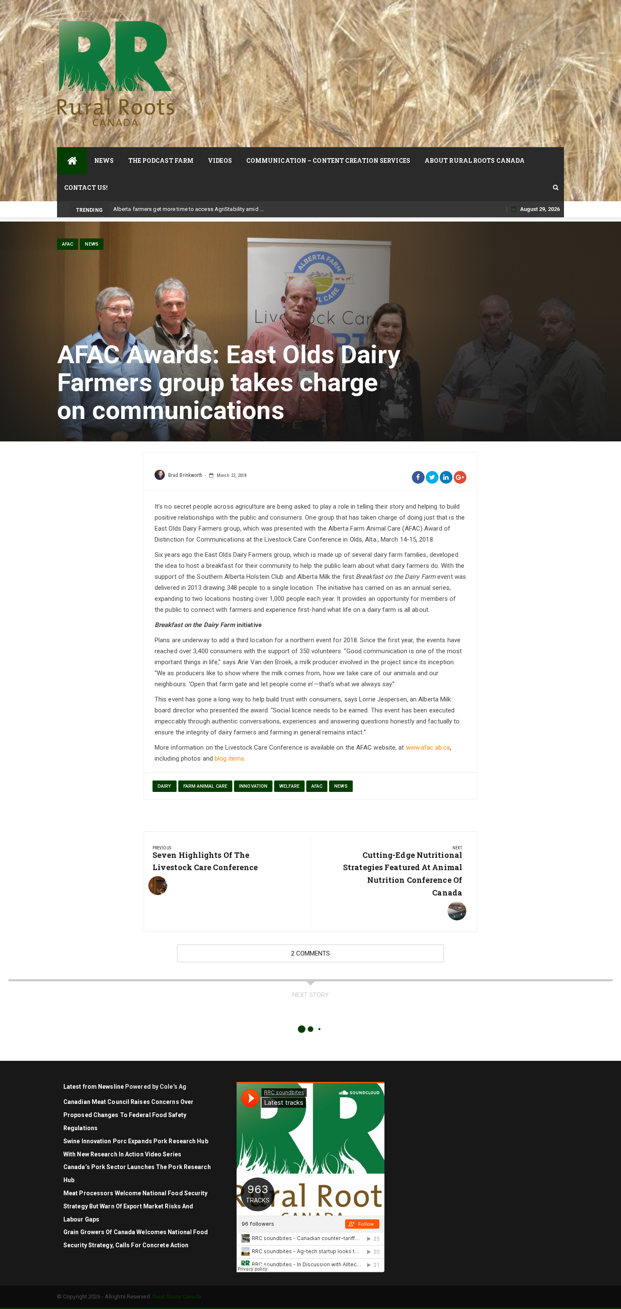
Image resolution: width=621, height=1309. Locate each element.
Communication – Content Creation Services (328, 160)
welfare (289, 786)
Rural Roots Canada (177, 1296)
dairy (165, 786)
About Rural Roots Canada (475, 160)
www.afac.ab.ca (428, 747)
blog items (229, 758)
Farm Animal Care (205, 786)
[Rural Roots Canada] (72, 160)
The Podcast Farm (161, 160)
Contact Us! (86, 187)
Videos (220, 160)
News (104, 160)
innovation (253, 786)
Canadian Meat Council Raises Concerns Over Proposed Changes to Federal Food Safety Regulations (128, 1114)
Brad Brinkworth (185, 475)
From (119, 209)
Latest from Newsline (93, 1086)
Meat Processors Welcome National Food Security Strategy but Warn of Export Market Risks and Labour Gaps (135, 1206)
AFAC (67, 244)
